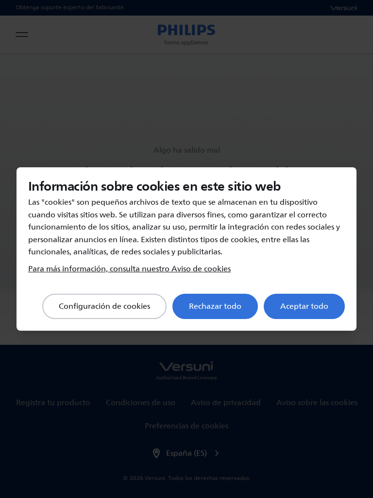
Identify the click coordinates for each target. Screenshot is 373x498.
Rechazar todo (215, 306)
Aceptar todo (304, 306)
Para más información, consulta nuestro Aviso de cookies (129, 269)
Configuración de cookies (104, 306)
